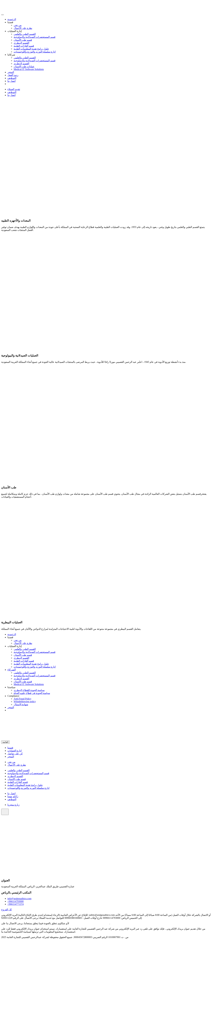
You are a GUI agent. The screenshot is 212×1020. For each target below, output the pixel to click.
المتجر (10, 72)
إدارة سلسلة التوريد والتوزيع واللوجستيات (35, 51)
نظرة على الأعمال (23, 28)
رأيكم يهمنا (12, 796)
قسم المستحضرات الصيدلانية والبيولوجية (34, 37)
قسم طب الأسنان (23, 40)
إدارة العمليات (14, 750)
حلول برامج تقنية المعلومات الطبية (31, 48)
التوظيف (11, 78)
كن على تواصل (15, 753)
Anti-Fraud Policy (22, 698)
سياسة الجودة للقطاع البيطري (29, 690)
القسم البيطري (21, 43)
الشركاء (11, 669)
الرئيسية (11, 19)
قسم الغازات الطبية (24, 45)
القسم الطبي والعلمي (25, 34)
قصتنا (10, 747)
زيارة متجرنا (13, 804)
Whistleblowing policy (25, 701)
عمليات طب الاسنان (24, 66)
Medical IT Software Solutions (29, 69)
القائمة (5, 742)
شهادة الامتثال (21, 704)
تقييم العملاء (13, 89)
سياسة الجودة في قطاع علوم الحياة (32, 693)
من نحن (18, 25)
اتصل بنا (11, 81)
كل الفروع (6, 909)
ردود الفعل (12, 75)
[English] (8, 83)
